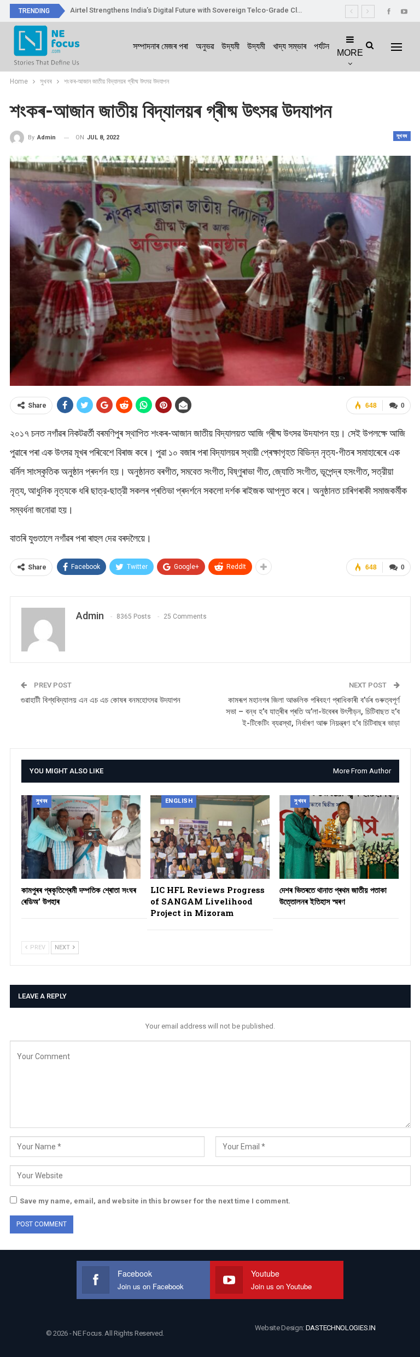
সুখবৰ (401, 136)
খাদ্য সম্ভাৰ (289, 46)
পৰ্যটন (321, 46)
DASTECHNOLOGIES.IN (341, 1328)
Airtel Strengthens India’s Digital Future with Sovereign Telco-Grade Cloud (190, 10)
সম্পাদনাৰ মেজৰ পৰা (160, 46)
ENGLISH (179, 800)
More (350, 52)
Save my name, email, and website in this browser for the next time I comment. (155, 1201)
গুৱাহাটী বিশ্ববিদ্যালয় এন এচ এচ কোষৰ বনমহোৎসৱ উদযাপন (100, 700)
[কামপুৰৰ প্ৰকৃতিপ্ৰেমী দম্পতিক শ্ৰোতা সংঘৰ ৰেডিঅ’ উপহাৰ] (81, 837)
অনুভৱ (205, 46)
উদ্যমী (230, 46)
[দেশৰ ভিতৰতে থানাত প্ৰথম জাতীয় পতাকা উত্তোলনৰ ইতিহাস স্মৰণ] (339, 837)
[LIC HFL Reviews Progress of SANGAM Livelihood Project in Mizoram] (210, 837)
